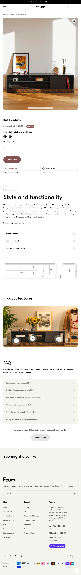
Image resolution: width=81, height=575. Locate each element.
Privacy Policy (29, 533)
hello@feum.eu (54, 540)
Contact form (40, 437)
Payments (27, 525)
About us (6, 507)
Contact (27, 507)
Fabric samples (8, 533)
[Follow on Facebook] (4, 556)
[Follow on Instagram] (10, 556)
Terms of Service (30, 529)
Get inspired (7, 516)
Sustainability (8, 529)
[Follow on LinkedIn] (21, 556)
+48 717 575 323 (55, 537)
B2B (4, 525)
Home (5, 14)
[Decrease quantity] (6, 149)
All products (12, 14)
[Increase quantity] (15, 149)
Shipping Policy (29, 520)
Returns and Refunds (31, 516)
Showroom (7, 537)
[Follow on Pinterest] (15, 556)
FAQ (64, 369)
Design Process (8, 520)
